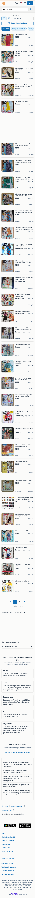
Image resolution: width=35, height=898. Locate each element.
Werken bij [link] (5, 867)
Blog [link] (2, 833)
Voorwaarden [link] (6, 848)
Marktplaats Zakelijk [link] (8, 837)
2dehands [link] (10, 871)
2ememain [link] (5, 874)
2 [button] (19, 602)
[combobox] (15, 9)
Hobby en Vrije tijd (17, 29)
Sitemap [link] (11, 874)
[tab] (3, 18)
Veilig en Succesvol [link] (7, 841)
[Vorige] (10, 602)
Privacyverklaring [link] (7, 851)
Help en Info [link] (5, 844)
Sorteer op (16, 15)
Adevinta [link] (4, 871)
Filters (7, 29)
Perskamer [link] (12, 867)
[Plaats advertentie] (30, 3)
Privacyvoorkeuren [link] (7, 858)
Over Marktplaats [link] (7, 863)
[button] (21, 3)
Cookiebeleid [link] (5, 855)
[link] (4, 3)
